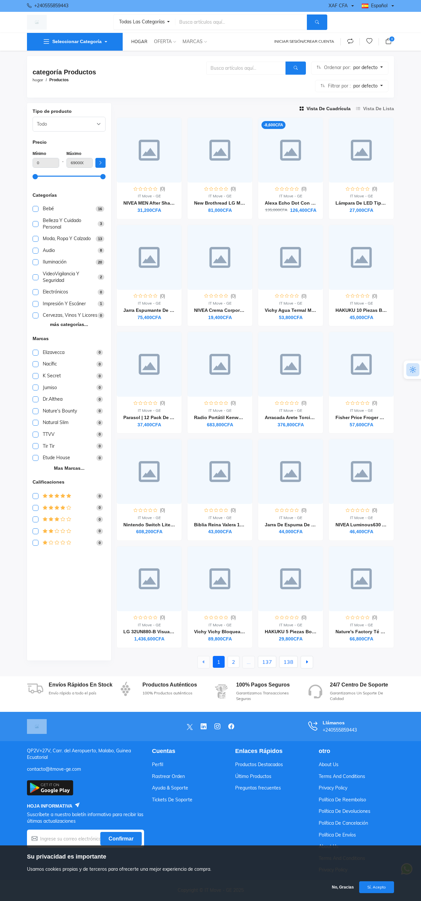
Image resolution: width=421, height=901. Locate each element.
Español (379, 6)
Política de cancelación (343, 823)
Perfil (157, 764)
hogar (139, 41)
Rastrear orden (168, 776)
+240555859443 (51, 6)
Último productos (253, 776)
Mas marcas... (69, 468)
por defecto (366, 67)
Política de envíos (337, 835)
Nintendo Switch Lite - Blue (154, 524)
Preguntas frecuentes (258, 788)
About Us (328, 764)
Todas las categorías (142, 22)
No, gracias (343, 887)
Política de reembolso (342, 800)
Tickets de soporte (172, 800)
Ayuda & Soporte (170, 788)
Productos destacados (259, 764)
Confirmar (121, 838)
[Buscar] (317, 22)
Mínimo (39, 153)
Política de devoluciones (344, 811)
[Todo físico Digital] (69, 124)
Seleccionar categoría (77, 41)
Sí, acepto (376, 887)
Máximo (73, 153)
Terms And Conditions (342, 776)
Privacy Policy (333, 788)
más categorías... (69, 324)
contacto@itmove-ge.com (54, 769)
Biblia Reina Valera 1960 (221, 524)
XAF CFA (338, 6)
